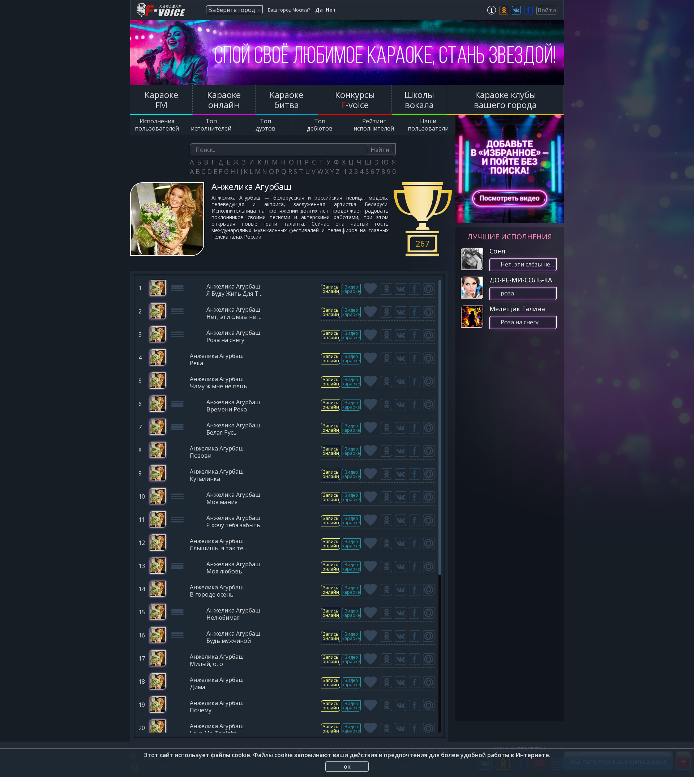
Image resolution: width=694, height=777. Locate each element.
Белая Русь (221, 433)
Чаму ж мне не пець (218, 386)
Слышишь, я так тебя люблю (219, 548)
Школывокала (419, 100)
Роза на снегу (225, 340)
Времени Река (226, 409)
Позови (200, 456)
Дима (197, 687)
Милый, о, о (206, 664)
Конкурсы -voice (355, 100)
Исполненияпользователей (157, 125)
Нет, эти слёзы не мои (235, 317)
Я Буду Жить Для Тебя (235, 294)
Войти (547, 10)
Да (319, 9)
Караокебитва (286, 100)
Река (196, 363)
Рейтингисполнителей (374, 125)
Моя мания (221, 502)
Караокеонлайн (224, 100)
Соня (497, 251)
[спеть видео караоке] (351, 289)
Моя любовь (224, 571)
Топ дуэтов (265, 125)
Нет (331, 9)
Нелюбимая (223, 618)
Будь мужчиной (228, 641)
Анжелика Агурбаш (233, 286)
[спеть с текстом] (330, 289)
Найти (380, 150)
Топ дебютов (320, 125)
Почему (200, 710)
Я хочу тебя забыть (233, 525)
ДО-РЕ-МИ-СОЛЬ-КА (520, 280)
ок (347, 766)
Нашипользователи (428, 125)
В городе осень (212, 595)
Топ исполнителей (211, 125)
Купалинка (205, 479)
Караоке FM (161, 100)
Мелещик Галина (517, 309)
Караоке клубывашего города (505, 100)
